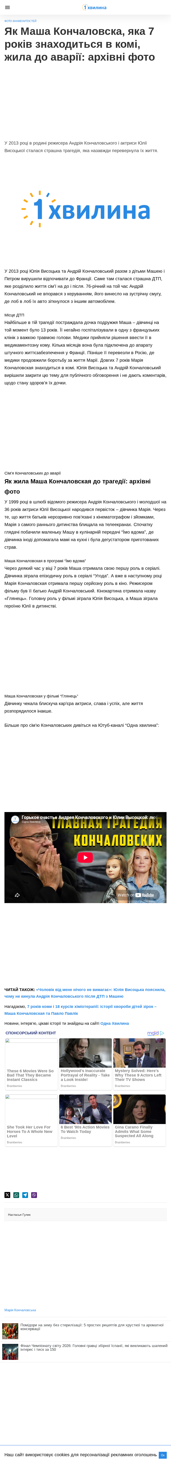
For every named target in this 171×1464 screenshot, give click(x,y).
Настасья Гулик (19, 1214)
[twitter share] (7, 1195)
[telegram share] (25, 1195)
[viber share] (34, 1195)
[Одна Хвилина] (94, 7)
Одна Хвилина (114, 1023)
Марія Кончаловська (20, 1310)
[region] (85, 99)
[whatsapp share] (16, 1195)
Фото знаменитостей (20, 21)
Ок (163, 1455)
